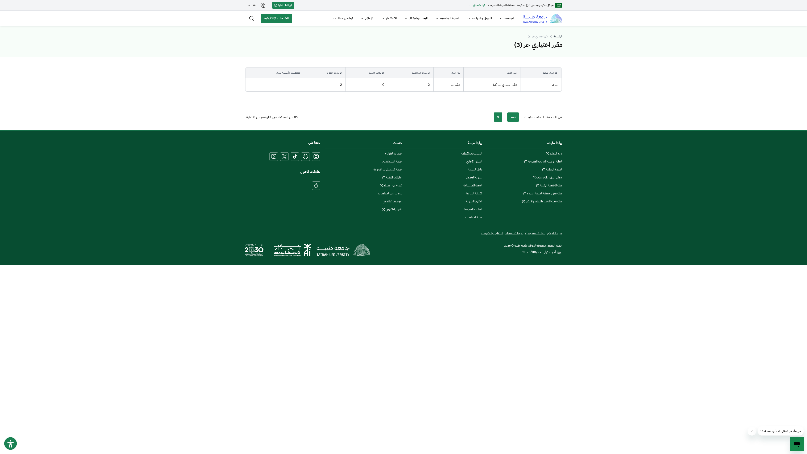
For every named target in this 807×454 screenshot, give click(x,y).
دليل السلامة (475, 169)
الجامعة (509, 18)
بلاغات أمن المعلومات (390, 193)
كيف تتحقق (479, 5)
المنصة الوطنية (554, 170)
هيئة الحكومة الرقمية (551, 186)
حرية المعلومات (473, 217)
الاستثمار (391, 18)
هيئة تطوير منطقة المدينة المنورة (544, 194)
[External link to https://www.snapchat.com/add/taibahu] (305, 156)
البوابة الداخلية (286, 6)
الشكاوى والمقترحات (492, 233)
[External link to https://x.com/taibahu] (284, 156)
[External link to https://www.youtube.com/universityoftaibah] (273, 156)
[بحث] (251, 18)
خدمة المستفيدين (392, 161)
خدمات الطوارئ (393, 153)
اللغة (255, 5)
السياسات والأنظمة (471, 153)
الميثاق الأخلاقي (474, 161)
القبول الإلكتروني (394, 210)
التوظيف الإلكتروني (392, 201)
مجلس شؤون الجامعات (549, 178)
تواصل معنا (345, 18)
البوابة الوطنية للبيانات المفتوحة (545, 162)
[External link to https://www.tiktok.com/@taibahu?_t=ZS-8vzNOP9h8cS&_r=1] (295, 156)
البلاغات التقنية (394, 178)
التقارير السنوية (474, 201)
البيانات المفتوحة (473, 209)
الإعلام (369, 18)
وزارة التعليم (556, 154)
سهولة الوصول (474, 177)
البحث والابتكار (418, 18)
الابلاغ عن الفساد (393, 186)
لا (498, 117)
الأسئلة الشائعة (474, 193)
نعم (513, 117)
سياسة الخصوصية (535, 233)
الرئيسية (558, 36)
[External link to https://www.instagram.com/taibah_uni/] (316, 156)
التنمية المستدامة (472, 185)
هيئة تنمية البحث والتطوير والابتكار (544, 202)
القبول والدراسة (482, 18)
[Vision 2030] (254, 249)
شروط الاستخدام (514, 233)
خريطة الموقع (554, 233)
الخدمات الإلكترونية (278, 19)
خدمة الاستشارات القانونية (387, 169)
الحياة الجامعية (449, 18)
